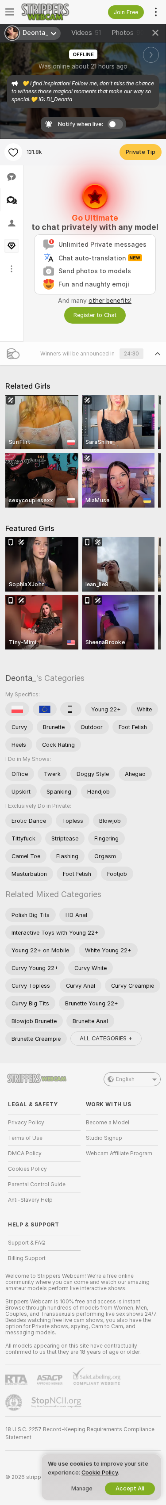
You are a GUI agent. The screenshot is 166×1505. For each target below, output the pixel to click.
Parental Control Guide (37, 1184)
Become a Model (107, 1122)
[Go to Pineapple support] (14, 1402)
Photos (128, 33)
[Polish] (17, 709)
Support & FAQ (27, 1243)
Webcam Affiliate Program (119, 1153)
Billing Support (27, 1258)
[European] (45, 709)
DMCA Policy (25, 1153)
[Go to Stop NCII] (57, 1402)
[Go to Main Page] (51, 12)
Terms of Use (25, 1138)
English (125, 1079)
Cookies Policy (27, 1169)
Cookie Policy (99, 1472)
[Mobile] (70, 709)
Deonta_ (20, 678)
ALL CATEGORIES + (106, 1038)
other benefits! (110, 300)
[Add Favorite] (13, 152)
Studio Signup (104, 1138)
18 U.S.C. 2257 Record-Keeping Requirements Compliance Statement (79, 1433)
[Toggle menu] (9, 12)
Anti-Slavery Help (30, 1200)
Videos (86, 33)
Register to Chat (94, 315)
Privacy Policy (26, 1122)
